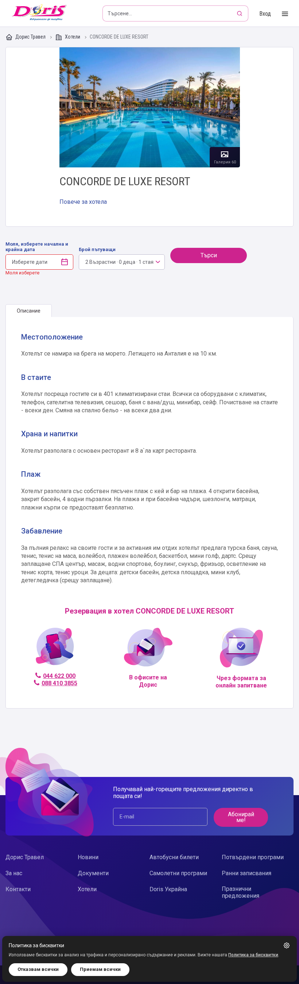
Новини (88, 857)
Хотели (72, 37)
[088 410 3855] (55, 649)
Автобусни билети (174, 857)
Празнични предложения (240, 892)
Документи (93, 873)
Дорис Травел (30, 37)
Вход (265, 13)
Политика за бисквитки (253, 954)
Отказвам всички (38, 969)
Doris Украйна (168, 889)
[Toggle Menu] (285, 14)
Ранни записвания (246, 873)
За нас (13, 873)
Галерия (149, 107)
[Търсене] (240, 13)
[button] (286, 945)
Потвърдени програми (253, 857)
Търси (209, 255)
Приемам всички (100, 969)
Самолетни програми (178, 873)
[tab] (28, 311)
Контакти (18, 889)
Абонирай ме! (241, 817)
